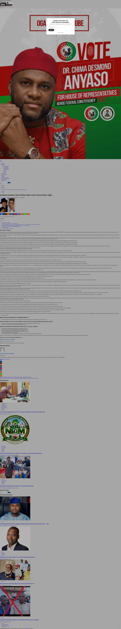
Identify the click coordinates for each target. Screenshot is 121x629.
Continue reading (60, 32)
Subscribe (51, 30)
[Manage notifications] (119, 627)
